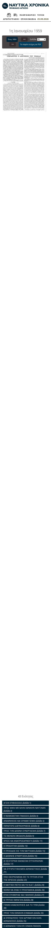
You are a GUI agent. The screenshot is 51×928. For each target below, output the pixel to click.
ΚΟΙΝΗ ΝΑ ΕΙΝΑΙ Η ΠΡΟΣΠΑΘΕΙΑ (24, 890)
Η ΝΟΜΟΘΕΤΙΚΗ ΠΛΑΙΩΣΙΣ (21, 815)
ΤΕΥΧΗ (40, 15)
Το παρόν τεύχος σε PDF (30, 44)
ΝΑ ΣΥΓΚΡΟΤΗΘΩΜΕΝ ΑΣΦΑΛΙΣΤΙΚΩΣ (25, 870)
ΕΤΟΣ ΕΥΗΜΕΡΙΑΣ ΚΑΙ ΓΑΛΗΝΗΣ (24, 895)
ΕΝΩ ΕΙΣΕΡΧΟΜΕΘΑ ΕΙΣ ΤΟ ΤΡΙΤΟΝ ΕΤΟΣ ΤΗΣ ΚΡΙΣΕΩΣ (23, 878)
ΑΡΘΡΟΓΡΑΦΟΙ (11, 19)
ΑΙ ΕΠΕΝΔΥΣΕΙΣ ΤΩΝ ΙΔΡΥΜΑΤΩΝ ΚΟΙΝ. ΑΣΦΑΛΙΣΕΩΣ (23, 919)
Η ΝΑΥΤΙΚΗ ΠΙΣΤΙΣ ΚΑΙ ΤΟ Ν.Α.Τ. (24, 885)
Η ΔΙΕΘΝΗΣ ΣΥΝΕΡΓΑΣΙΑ (20, 855)
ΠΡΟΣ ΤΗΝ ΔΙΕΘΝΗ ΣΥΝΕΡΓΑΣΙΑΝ (24, 830)
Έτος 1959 (12, 39)
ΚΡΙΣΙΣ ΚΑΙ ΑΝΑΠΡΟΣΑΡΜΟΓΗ (23, 840)
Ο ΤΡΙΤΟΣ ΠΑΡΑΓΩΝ (18, 900)
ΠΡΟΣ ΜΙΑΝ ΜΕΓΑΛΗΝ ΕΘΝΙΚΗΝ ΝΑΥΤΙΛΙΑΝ (24, 809)
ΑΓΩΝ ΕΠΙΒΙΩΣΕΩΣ (17, 802)
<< (24, 39)
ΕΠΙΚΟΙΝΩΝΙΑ (28, 19)
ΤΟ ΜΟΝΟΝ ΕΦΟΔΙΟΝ (19, 835)
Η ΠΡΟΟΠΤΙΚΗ (15, 845)
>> (12, 44)
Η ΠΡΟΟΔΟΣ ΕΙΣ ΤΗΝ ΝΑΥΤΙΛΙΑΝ (24, 850)
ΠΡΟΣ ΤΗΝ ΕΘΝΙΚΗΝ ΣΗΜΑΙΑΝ (23, 913)
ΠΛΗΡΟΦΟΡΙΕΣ (28, 15)
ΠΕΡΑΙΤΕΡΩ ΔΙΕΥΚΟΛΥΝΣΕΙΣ (21, 825)
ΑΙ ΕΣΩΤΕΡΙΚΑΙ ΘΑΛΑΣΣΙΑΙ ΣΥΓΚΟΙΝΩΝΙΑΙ (23, 862)
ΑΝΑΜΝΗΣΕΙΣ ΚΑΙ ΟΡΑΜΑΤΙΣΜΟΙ (24, 820)
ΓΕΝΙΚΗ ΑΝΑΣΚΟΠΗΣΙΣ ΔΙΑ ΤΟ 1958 (24, 906)
